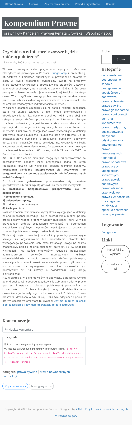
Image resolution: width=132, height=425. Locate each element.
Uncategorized (111, 201)
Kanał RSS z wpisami (115, 252)
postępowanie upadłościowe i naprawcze (111, 93)
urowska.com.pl (115, 266)
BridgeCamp (59, 73)
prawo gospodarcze (115, 110)
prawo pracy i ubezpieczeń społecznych (110, 171)
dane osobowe (111, 75)
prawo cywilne (27, 372)
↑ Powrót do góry (66, 415)
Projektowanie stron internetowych (106, 409)
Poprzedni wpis (15, 386)
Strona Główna (14, 4)
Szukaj (105, 51)
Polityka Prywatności (87, 4)
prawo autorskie (112, 101)
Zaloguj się (108, 232)
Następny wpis (41, 386)
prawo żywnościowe (115, 197)
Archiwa (33, 4)
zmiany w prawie (112, 214)
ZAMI (79, 409)
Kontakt (110, 4)
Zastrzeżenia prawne (57, 4)
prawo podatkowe (113, 162)
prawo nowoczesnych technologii (111, 153)
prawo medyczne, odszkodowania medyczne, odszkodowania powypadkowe (113, 136)
